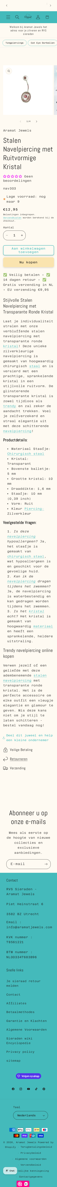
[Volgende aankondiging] (50, 5)
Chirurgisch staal (25, 453)
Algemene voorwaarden (31, 1159)
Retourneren (19, 759)
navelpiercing (17, 431)
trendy (9, 406)
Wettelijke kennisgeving (31, 1171)
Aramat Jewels (27, 1142)
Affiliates (16, 1003)
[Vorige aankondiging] (6, 5)
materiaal (43, 626)
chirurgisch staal (25, 556)
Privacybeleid (31, 1153)
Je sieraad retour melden (23, 983)
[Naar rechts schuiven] (36, 121)
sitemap (13, 1060)
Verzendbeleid (31, 1165)
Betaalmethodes (20, 1012)
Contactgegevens (31, 1176)
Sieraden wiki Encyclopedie (19, 1041)
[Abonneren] (46, 864)
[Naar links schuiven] (20, 121)
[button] (8, 17)
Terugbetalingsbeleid (36, 1147)
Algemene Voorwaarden (26, 1029)
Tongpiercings (15, 43)
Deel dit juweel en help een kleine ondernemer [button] (29, 738)
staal (34, 366)
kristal (10, 346)
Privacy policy (20, 1051)
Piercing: (34, 508)
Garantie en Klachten (26, 1021)
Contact (13, 994)
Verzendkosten (12, 217)
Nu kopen (28, 262)
